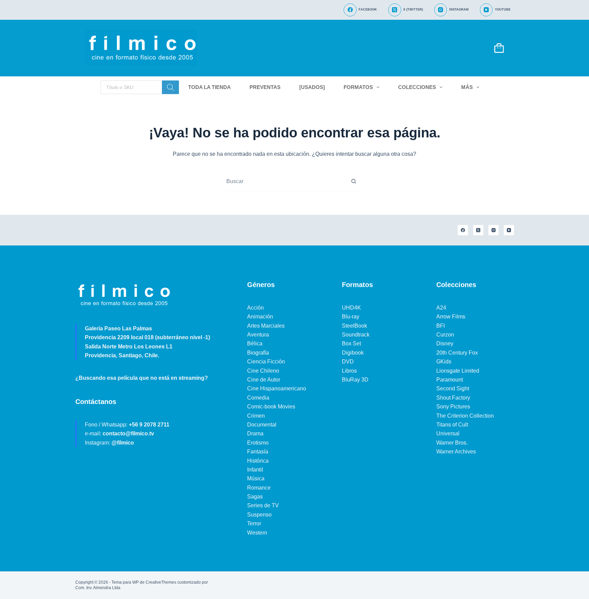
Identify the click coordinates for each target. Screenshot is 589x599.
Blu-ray (350, 316)
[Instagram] (493, 230)
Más (467, 87)
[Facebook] (463, 230)
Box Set (351, 343)
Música (256, 478)
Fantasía (257, 451)
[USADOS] (312, 87)
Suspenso (259, 515)
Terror (254, 523)
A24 (441, 308)
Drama (255, 433)
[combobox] (285, 181)
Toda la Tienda (209, 87)
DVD (348, 361)
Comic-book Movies (271, 406)
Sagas (255, 496)
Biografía (258, 353)
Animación (260, 316)
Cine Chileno (263, 371)
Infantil (255, 470)
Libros (349, 371)
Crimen (256, 416)
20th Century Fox (457, 353)
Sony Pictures (453, 406)
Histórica (258, 461)
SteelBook (354, 326)
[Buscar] (170, 87)
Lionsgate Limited (457, 371)
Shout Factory (453, 398)
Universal (447, 433)
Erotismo (258, 443)
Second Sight (452, 388)
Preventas (265, 87)
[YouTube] (509, 230)
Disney (444, 343)
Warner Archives (456, 451)
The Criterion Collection (465, 416)
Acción (255, 308)
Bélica (254, 343)
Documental (261, 425)
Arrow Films (450, 316)
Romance (259, 488)
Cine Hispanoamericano (276, 388)
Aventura (258, 335)
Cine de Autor (263, 380)
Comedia (258, 398)
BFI (440, 326)
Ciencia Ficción (266, 361)
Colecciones (417, 87)
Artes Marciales (266, 326)
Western (257, 533)
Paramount (449, 380)
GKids (443, 361)
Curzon (445, 335)
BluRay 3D (355, 380)
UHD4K (351, 308)
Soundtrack (355, 335)
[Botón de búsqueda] (353, 181)
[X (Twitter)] (478, 230)
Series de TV (263, 505)
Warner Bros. (452, 443)
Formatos (358, 87)
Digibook (353, 353)
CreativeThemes (161, 582)
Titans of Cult (452, 425)
